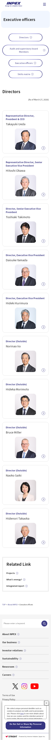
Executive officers (24, 62)
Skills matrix (24, 74)
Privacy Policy (8, 699)
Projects (10, 573)
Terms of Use (8, 695)
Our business (9, 642)
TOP (4, 604)
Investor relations (12, 650)
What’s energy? (14, 579)
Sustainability (10, 658)
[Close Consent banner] (46, 703)
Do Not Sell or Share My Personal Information (26, 725)
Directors (24, 37)
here (22, 714)
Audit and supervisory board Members (24, 50)
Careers (6, 674)
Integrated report (15, 585)
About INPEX (13, 604)
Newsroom (8, 666)
